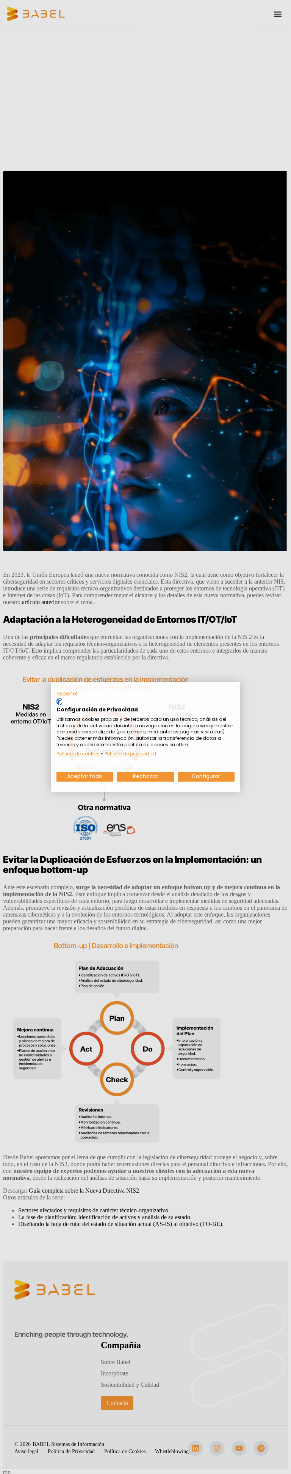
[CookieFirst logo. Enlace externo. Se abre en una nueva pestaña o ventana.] (59, 701)
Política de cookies (78, 753)
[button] (66, 694)
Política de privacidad (130, 753)
